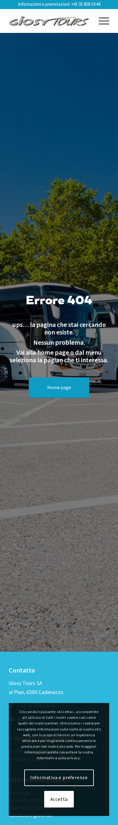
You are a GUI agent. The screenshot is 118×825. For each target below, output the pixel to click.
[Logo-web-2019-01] (49, 21)
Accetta (59, 799)
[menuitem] (101, 21)
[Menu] (101, 21)
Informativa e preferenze (59, 777)
